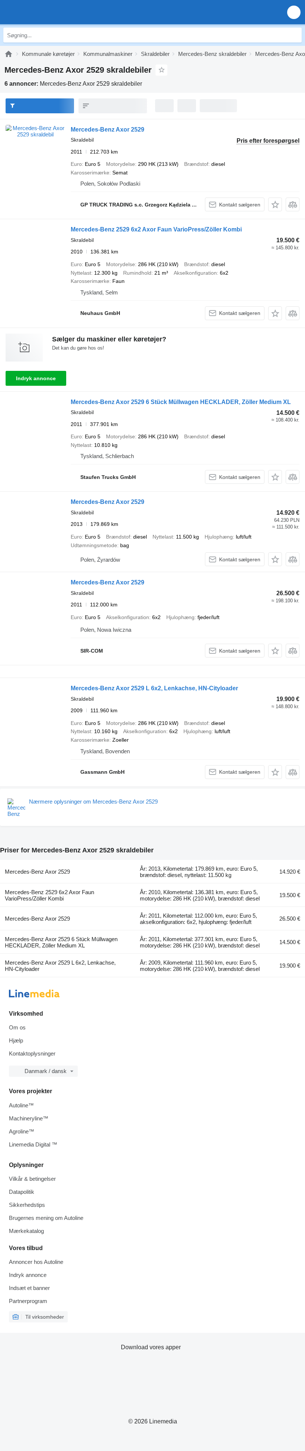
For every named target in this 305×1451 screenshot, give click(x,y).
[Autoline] (8, 54)
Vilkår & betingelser (32, 1179)
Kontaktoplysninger (32, 1053)
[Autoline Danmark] (48, 12)
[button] (294, 12)
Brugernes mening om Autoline (46, 1218)
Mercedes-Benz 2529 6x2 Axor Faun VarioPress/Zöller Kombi (156, 229)
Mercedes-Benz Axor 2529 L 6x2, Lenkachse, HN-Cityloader (154, 688)
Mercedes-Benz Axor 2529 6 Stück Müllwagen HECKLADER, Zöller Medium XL (181, 402)
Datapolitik (21, 1192)
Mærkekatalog (26, 1231)
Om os (17, 1027)
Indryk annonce (36, 378)
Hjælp (16, 1040)
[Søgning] (294, 35)
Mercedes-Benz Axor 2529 (107, 129)
